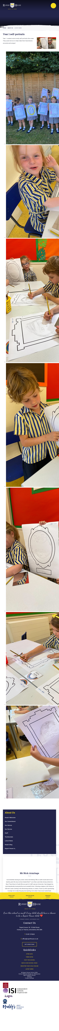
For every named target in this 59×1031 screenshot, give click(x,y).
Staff (6, 833)
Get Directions (29, 944)
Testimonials (9, 837)
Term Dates (29, 957)
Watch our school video (29, 963)
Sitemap (29, 976)
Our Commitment (10, 821)
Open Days (29, 954)
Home (4, 28)
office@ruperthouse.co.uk (30, 939)
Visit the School (29, 960)
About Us (10, 28)
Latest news (29, 969)
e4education (36, 974)
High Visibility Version (29, 975)
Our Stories (8, 829)
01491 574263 (30, 934)
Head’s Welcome (10, 817)
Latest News (18, 28)
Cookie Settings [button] (29, 978)
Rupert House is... (10, 848)
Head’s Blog (8, 844)
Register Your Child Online (29, 966)
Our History (8, 825)
